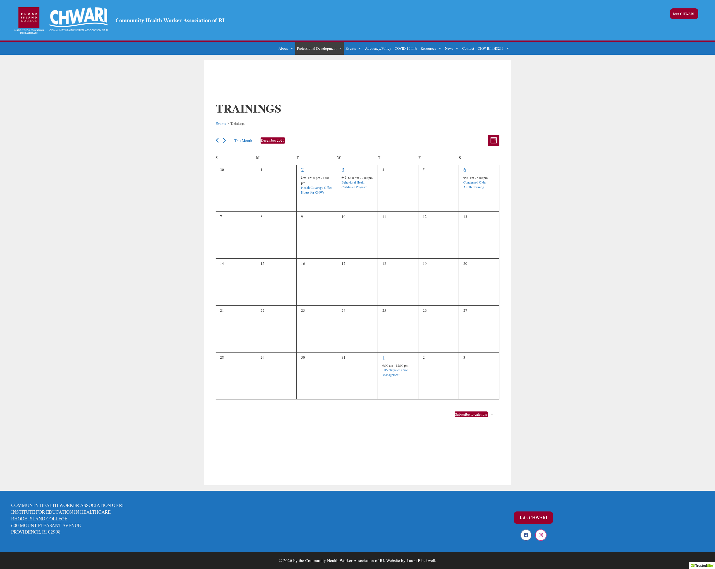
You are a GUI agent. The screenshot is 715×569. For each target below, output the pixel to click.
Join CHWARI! (684, 13)
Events (350, 48)
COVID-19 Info (406, 48)
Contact (468, 48)
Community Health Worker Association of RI (170, 20)
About (283, 48)
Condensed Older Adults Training (475, 184)
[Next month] (224, 140)
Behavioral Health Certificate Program (354, 184)
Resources (428, 48)
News (449, 48)
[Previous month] (217, 140)
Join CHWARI (533, 517)
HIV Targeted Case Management (395, 372)
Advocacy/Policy (378, 48)
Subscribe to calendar (471, 414)
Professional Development (317, 48)
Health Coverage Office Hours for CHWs (316, 189)
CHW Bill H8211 (491, 48)
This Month (243, 140)
